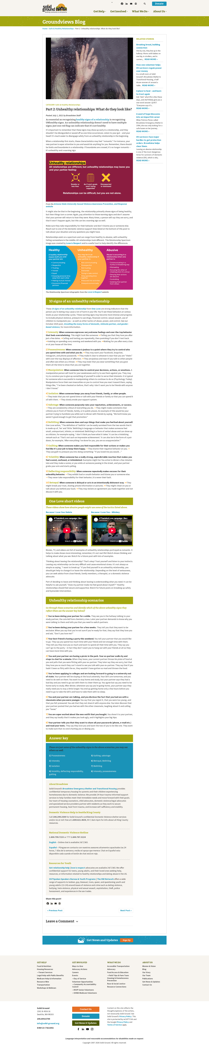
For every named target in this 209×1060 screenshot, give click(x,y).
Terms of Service (114, 1024)
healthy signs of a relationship (92, 119)
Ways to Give (77, 966)
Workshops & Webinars (46, 988)
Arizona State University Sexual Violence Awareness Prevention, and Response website (86, 205)
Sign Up (126, 940)
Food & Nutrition (44, 966)
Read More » (151, 59)
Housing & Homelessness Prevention (118, 979)
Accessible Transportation (118, 966)
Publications (147, 978)
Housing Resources (45, 969)
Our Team (146, 975)
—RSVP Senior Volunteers (83, 990)
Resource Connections (116, 987)
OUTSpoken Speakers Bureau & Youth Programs (72, 879)
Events (75, 975)
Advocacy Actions (79, 969)
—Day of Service (79, 978)
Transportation (43, 985)
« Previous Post (54, 910)
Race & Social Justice (116, 983)
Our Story (146, 972)
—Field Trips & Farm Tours (118, 975)
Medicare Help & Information (49, 978)
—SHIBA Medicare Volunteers (84, 993)
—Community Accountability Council (84, 985)
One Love (96, 308)
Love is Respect (73, 243)
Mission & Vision (149, 966)
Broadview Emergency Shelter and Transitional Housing (90, 788)
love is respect (78, 867)
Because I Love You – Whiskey (105, 512)
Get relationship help (59, 867)
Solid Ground (58, 8)
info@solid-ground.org (48, 1023)
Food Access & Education (117, 972)
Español (53, 847)
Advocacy (111, 969)
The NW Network (105, 879)
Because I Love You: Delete (59, 512)
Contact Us (147, 985)
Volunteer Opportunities (82, 982)
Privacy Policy (125, 1016)
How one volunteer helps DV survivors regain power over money (149, 67)
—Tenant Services (44, 972)
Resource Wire (43, 982)
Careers (75, 972)
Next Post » (126, 910)
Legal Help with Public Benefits (50, 975)
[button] (145, 4)
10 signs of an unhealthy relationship (69, 308)
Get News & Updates (151, 982)
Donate (86, 1016)
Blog (144, 969)
